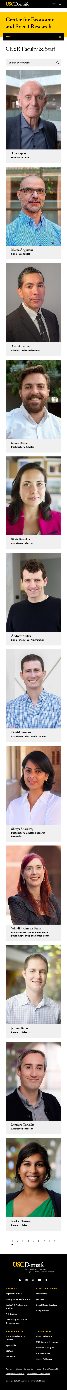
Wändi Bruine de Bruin (26, 929)
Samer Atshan (20, 443)
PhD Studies (11, 1314)
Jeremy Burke (20, 1028)
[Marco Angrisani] (33, 206)
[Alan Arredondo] (33, 302)
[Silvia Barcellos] (33, 496)
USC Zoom (10, 1356)
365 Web (9, 1351)
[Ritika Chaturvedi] (33, 1177)
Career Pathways (44, 1359)
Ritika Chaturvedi (22, 1221)
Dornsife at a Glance (14, 1369)
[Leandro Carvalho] (33, 1081)
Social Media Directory (46, 1305)
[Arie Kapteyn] (33, 109)
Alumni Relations (44, 1336)
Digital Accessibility (51, 1369)
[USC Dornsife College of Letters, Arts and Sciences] (17, 5)
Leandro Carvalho (23, 1125)
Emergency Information (15, 1373)
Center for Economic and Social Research (30, 24)
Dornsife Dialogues (45, 1347)
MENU (8, 36)
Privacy (38, 1369)
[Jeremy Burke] (33, 984)
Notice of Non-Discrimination (38, 1373)
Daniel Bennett (21, 733)
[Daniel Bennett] (33, 688)
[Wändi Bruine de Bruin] (33, 885)
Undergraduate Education (18, 1299)
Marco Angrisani (22, 250)
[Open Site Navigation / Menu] (54, 4)
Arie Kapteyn (19, 154)
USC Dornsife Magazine (47, 1342)
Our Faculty (41, 1293)
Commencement (43, 1353)
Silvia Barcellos (20, 539)
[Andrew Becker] (33, 592)
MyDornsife (11, 1345)
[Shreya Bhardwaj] (33, 785)
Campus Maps (42, 1310)
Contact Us (28, 1369)
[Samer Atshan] (33, 399)
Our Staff (40, 1299)
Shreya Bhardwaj (22, 829)
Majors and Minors (14, 1293)
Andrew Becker (21, 636)
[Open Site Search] (60, 4)
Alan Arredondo (21, 347)
